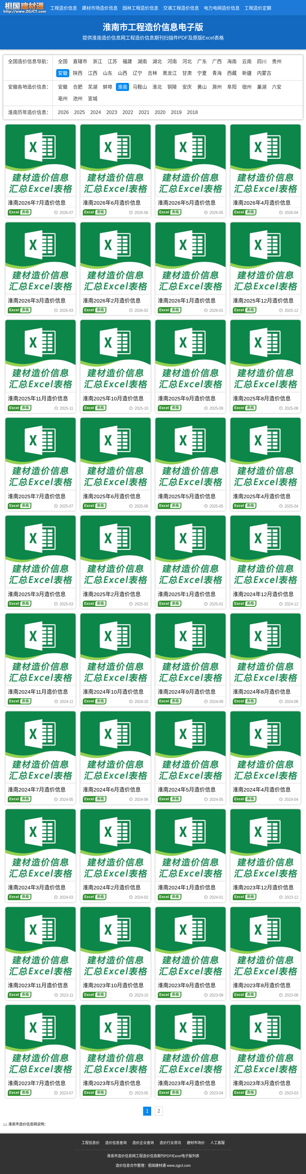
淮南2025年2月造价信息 (112, 594)
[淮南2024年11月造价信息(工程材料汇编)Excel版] (40, 648)
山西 (122, 73)
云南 (247, 61)
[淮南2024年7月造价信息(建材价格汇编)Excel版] (40, 746)
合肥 (77, 86)
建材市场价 (196, 1143)
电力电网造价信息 (222, 7)
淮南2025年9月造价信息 (187, 399)
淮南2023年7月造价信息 (37, 1083)
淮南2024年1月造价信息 (187, 888)
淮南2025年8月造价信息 (262, 399)
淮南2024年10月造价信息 (113, 692)
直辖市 (80, 61)
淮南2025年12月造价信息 (263, 301)
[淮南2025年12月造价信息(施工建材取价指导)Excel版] (265, 257)
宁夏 (202, 73)
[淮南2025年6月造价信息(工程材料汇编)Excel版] (115, 453)
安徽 (63, 73)
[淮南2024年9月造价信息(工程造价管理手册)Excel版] (190, 648)
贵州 (276, 61)
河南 (172, 61)
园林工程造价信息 (140, 7)
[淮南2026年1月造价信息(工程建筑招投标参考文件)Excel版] (190, 257)
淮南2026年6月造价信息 (112, 203)
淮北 (157, 86)
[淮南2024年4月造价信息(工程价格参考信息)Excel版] (265, 746)
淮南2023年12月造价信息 (263, 888)
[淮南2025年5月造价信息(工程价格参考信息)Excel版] (190, 453)
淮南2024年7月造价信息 (37, 790)
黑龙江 (170, 73)
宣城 (92, 98)
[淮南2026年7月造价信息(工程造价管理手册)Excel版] (40, 159)
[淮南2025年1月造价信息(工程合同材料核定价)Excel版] (190, 551)
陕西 (77, 73)
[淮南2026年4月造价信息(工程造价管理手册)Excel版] (265, 159)
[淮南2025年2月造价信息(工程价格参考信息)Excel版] (115, 551)
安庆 (187, 86)
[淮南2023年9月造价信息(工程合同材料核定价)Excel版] (190, 942)
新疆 (247, 73)
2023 (111, 112)
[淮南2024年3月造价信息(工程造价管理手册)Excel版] (40, 844)
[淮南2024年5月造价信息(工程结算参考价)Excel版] (190, 746)
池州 (77, 98)
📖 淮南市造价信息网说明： (25, 1124)
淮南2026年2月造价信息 (112, 301)
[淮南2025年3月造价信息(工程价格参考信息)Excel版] (40, 551)
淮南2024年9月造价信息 (187, 692)
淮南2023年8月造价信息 (262, 985)
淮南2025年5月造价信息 (187, 496)
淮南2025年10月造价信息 (113, 399)
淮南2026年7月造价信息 (37, 203)
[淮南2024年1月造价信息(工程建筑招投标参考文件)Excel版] (190, 844)
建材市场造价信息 (100, 7)
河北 (187, 61)
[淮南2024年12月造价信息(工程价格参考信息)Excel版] (265, 551)
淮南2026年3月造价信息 (37, 301)
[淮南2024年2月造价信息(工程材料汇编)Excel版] (115, 844)
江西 (92, 73)
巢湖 (262, 86)
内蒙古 (264, 73)
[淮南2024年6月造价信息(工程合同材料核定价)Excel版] (115, 746)
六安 (276, 86)
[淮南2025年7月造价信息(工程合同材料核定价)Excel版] (40, 453)
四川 (262, 61)
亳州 (63, 98)
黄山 (202, 86)
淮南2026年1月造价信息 (187, 301)
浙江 (97, 61)
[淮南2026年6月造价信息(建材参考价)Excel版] (115, 159)
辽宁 (137, 73)
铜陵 (172, 86)
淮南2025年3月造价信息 (37, 594)
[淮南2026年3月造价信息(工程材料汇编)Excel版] (40, 257)
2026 (63, 112)
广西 (217, 61)
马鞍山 (140, 86)
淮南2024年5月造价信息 (187, 790)
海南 (232, 61)
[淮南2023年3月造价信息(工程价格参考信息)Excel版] (265, 1040)
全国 (63, 61)
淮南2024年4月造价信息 (262, 790)
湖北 (157, 61)
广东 (202, 61)
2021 (144, 112)
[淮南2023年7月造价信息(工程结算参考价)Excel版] (40, 1040)
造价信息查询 (116, 1143)
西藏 (232, 73)
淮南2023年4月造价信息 (187, 1083)
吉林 (152, 73)
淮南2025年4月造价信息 (262, 496)
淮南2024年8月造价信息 (262, 692)
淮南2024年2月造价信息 (112, 888)
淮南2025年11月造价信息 (38, 399)
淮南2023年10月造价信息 (113, 985)
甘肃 (187, 73)
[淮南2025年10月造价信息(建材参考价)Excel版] (115, 355)
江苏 (112, 61)
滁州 (217, 86)
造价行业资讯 (170, 1143)
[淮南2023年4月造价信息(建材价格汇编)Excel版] (190, 1040)
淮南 (122, 86)
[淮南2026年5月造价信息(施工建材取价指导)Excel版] (190, 159)
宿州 (247, 86)
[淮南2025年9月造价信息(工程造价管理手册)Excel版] (190, 355)
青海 (217, 73)
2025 (79, 112)
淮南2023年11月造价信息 (38, 985)
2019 (176, 112)
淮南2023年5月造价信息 (112, 1083)
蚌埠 (107, 86)
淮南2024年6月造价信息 (112, 790)
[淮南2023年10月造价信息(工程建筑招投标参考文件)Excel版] (115, 942)
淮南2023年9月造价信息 (187, 985)
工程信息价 (91, 1143)
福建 (127, 61)
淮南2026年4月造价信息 (262, 203)
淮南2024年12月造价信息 (263, 594)
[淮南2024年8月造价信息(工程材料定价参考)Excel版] (265, 648)
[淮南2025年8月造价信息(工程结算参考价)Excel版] (265, 355)
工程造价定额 (257, 7)
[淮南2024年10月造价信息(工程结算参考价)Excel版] (115, 648)
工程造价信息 (63, 7)
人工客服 (217, 1143)
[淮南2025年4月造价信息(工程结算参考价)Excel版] (265, 453)
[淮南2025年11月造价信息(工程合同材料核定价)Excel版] (40, 355)
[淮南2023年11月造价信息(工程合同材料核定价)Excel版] (40, 942)
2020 (160, 112)
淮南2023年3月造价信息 (262, 1083)
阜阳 (232, 86)
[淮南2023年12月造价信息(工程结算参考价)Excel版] (265, 844)
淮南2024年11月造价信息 (38, 692)
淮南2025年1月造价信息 (187, 594)
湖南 (142, 61)
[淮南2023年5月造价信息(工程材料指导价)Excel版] (115, 1040)
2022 (128, 112)
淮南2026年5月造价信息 (187, 203)
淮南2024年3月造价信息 (37, 888)
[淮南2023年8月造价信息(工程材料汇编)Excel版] (265, 942)
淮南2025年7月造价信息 (37, 496)
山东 (107, 73)
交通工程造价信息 (181, 7)
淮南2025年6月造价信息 (112, 496)
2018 (192, 112)
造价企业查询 (143, 1143)
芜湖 (92, 86)
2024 (95, 112)
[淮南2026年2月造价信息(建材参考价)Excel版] (115, 257)
